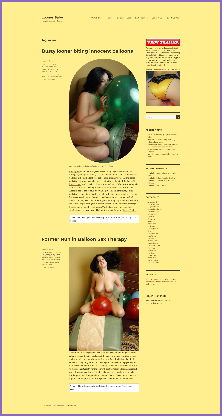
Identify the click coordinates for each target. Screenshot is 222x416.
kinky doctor (118, 365)
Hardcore (151, 221)
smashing (54, 76)
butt (56, 69)
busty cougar (75, 184)
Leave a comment (48, 79)
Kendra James (153, 229)
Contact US (157, 18)
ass (51, 64)
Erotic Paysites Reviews (164, 282)
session (44, 76)
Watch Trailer (97, 18)
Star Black (151, 253)
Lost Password (141, 18)
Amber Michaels (154, 204)
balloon (52, 252)
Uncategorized (153, 260)
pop (58, 259)
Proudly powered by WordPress (64, 406)
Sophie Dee (152, 251)
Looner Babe (52, 17)
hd (43, 257)
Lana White (152, 236)
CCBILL (171, 301)
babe (55, 64)
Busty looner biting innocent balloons (87, 51)
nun (48, 259)
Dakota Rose (152, 214)
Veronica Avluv (153, 263)
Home (109, 18)
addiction (45, 64)
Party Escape (161, 185)
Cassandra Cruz (153, 212)
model (57, 257)
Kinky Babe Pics (166, 279)
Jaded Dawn (152, 224)
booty (56, 66)
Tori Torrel (152, 255)
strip (60, 76)
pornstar (49, 262)
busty (52, 69)
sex (49, 76)
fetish (58, 255)
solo (57, 262)
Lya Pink (151, 238)
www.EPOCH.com (160, 301)
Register (119, 18)
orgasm (54, 259)
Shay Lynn (151, 248)
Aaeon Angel (152, 202)
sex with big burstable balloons (112, 369)
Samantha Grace (154, 243)
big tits (58, 252)
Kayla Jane (151, 226)
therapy (44, 264)
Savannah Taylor (154, 246)
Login (129, 18)
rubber (55, 74)
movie (54, 71)
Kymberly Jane (153, 234)
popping (45, 74)
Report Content (173, 18)
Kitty (149, 231)
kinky (50, 71)
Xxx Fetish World (152, 279)
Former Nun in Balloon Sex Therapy (84, 239)
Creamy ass (74, 171)
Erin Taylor (152, 217)
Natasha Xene (153, 241)
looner (51, 257)
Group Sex (151, 219)
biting (51, 66)
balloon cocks (102, 187)
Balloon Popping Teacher (165, 178)
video (50, 264)
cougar (44, 71)
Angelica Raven (47, 61)
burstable (45, 69)
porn (50, 74)
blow (43, 255)
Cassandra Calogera (155, 209)
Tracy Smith (152, 258)
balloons (45, 66)
